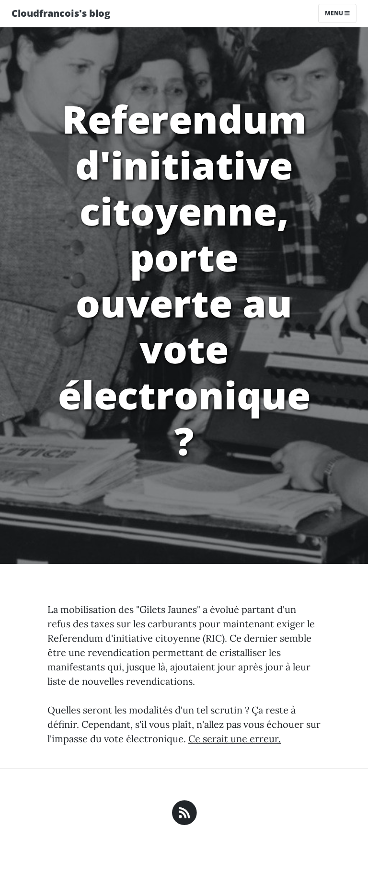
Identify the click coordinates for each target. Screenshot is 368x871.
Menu (335, 13)
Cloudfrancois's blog (61, 13)
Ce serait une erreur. (234, 739)
